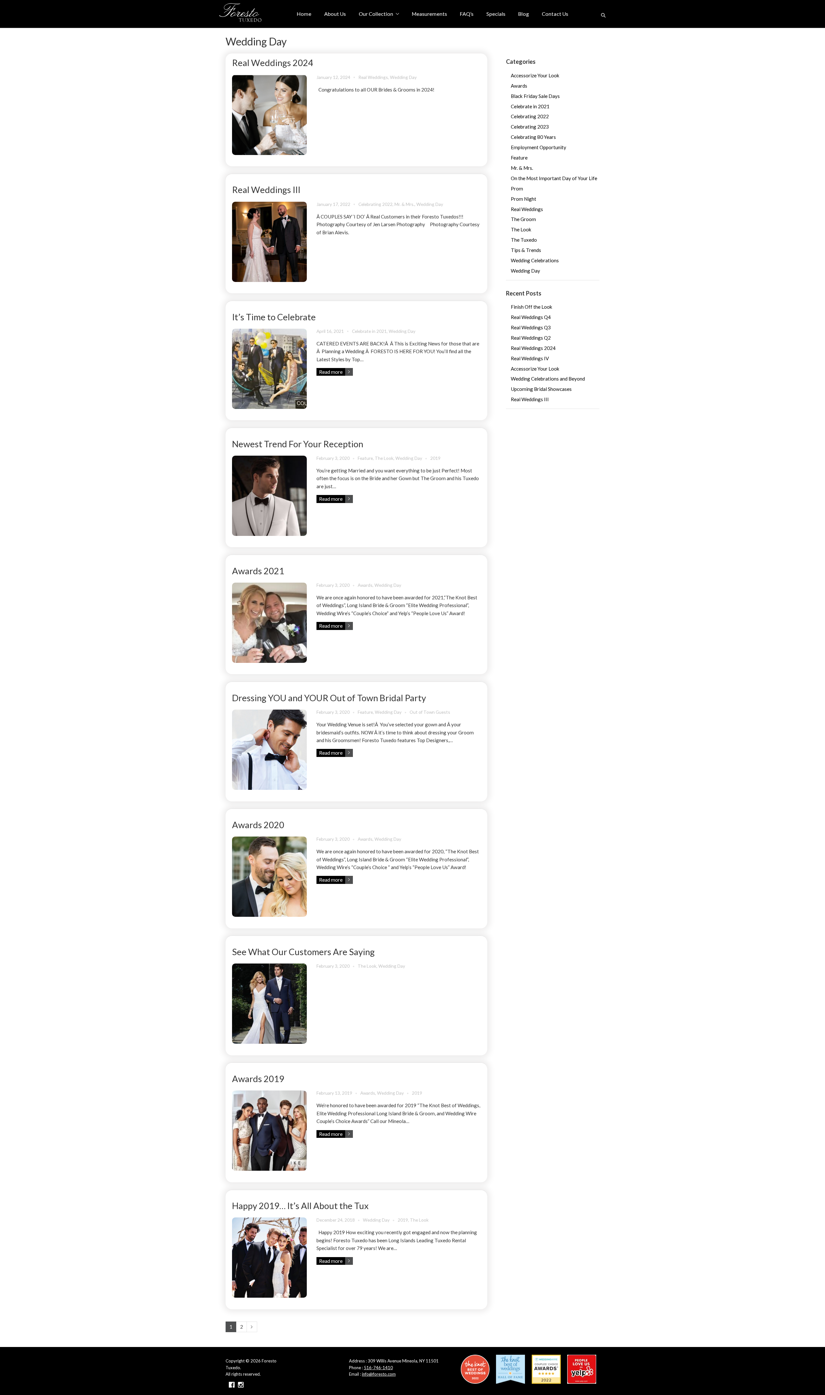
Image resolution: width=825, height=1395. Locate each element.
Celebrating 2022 (375, 204)
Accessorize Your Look (535, 75)
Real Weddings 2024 (272, 62)
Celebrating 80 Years (533, 137)
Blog (523, 14)
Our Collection (376, 14)
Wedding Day (403, 77)
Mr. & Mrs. (404, 204)
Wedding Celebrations (535, 260)
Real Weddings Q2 (531, 338)
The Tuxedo (524, 240)
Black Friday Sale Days (535, 96)
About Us (335, 14)
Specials (495, 14)
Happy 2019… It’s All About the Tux (300, 1205)
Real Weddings (373, 77)
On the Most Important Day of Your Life (554, 178)
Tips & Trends (526, 250)
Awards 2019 (258, 1078)
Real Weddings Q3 (531, 327)
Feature (365, 458)
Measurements (429, 14)
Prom (517, 188)
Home (304, 14)
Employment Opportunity (538, 147)
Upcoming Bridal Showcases (541, 389)
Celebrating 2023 (530, 127)
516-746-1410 (378, 1367)
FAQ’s (466, 14)
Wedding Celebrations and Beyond (548, 379)
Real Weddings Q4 (531, 317)
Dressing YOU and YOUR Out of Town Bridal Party (329, 698)
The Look (384, 458)
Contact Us (555, 14)
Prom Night (523, 199)
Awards (365, 585)
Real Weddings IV (530, 358)
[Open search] (603, 15)
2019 (435, 458)
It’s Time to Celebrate (274, 317)
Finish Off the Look (531, 307)
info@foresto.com (379, 1374)
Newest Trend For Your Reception (297, 444)
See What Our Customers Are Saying (303, 951)
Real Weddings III (266, 189)
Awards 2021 (258, 571)
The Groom (523, 219)
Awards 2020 (258, 824)
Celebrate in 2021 (369, 331)
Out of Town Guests (430, 712)
